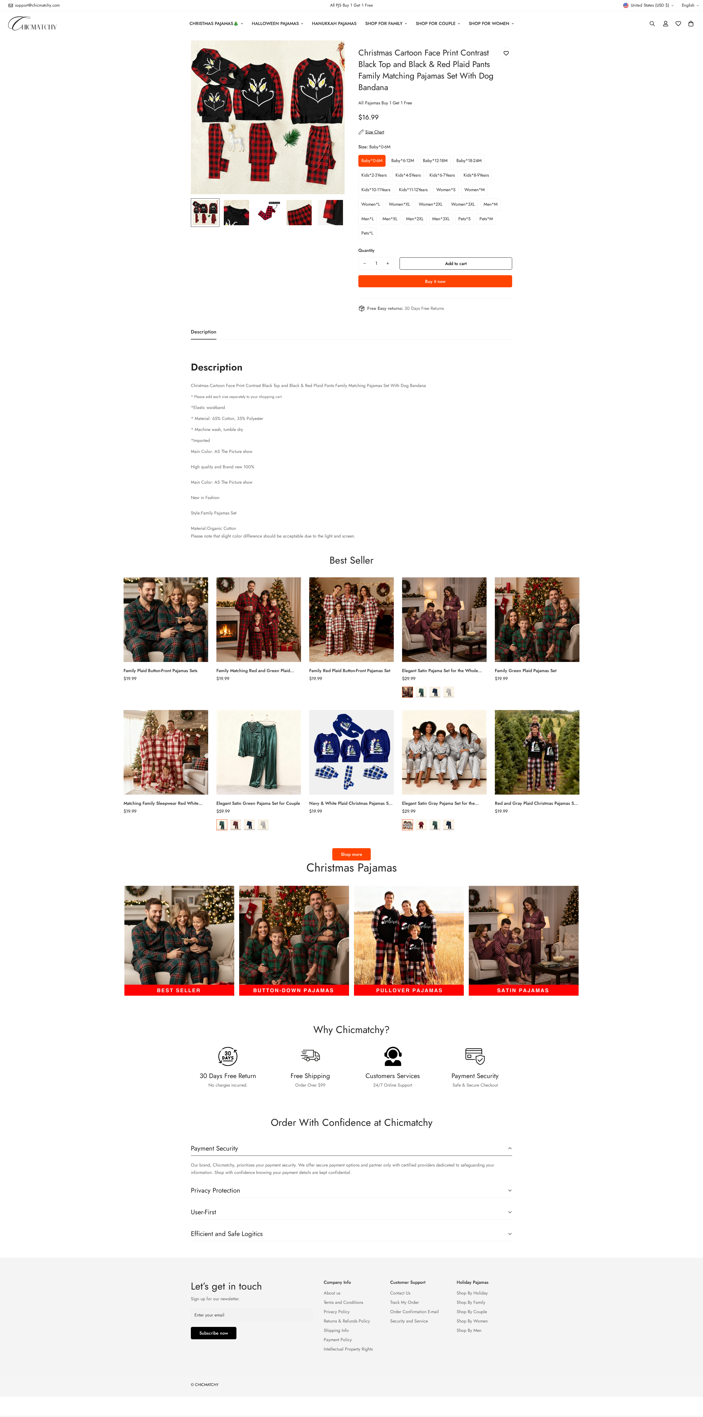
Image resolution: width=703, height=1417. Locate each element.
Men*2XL (414, 219)
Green (421, 692)
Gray (448, 692)
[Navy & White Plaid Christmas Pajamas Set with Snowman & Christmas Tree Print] (351, 752)
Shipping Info (336, 1330)
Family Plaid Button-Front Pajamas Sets (160, 670)
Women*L (370, 204)
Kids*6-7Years (442, 175)
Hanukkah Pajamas (334, 23)
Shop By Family (471, 1302)
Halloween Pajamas (275, 23)
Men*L (367, 219)
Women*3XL (463, 204)
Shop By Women (472, 1321)
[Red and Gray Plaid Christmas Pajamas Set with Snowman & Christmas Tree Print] (537, 752)
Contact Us (400, 1293)
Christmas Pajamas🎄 (214, 23)
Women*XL (399, 204)
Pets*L (367, 233)
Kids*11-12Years (413, 189)
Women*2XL (430, 204)
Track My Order (404, 1302)
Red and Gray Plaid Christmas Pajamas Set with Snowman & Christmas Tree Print (536, 803)
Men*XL (390, 219)
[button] (691, 23)
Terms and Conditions (343, 1302)
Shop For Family (384, 23)
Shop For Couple (436, 23)
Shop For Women (489, 23)
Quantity (366, 250)
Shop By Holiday (472, 1293)
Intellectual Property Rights (348, 1349)
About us (332, 1293)
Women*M (474, 189)
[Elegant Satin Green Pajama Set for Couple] (258, 752)
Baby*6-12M (402, 160)
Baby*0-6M (372, 160)
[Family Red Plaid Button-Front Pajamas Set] (351, 619)
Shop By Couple (472, 1312)
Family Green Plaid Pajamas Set (525, 670)
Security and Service (409, 1321)
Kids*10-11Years (375, 189)
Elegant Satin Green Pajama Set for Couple (258, 803)
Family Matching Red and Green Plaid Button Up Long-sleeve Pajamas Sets (253, 670)
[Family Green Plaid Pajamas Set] (537, 619)
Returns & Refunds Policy (347, 1321)
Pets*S (464, 219)
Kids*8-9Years (476, 175)
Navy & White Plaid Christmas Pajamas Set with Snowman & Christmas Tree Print (350, 803)
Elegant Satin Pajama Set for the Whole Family (440, 670)
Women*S (446, 189)
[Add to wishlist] (506, 53)
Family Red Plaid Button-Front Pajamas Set (349, 670)
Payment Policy (338, 1340)
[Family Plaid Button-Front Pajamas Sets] (166, 619)
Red (407, 692)
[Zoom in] (333, 52)
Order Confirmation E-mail (414, 1312)
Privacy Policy (337, 1312)
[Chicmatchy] (32, 23)
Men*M (491, 204)
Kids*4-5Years (408, 175)
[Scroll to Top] (692, 1387)
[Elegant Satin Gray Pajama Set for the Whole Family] (444, 752)
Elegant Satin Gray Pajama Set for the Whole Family (438, 803)
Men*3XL (441, 219)
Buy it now (435, 281)
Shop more (351, 854)
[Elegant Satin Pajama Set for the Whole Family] (444, 619)
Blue (434, 692)
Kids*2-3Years (374, 175)
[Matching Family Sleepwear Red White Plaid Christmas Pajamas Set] (166, 752)
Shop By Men (469, 1330)
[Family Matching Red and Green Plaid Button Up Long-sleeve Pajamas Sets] (258, 619)
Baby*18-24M (469, 160)
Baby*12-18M (435, 160)
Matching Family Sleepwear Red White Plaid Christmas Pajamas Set (161, 803)
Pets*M (486, 219)
